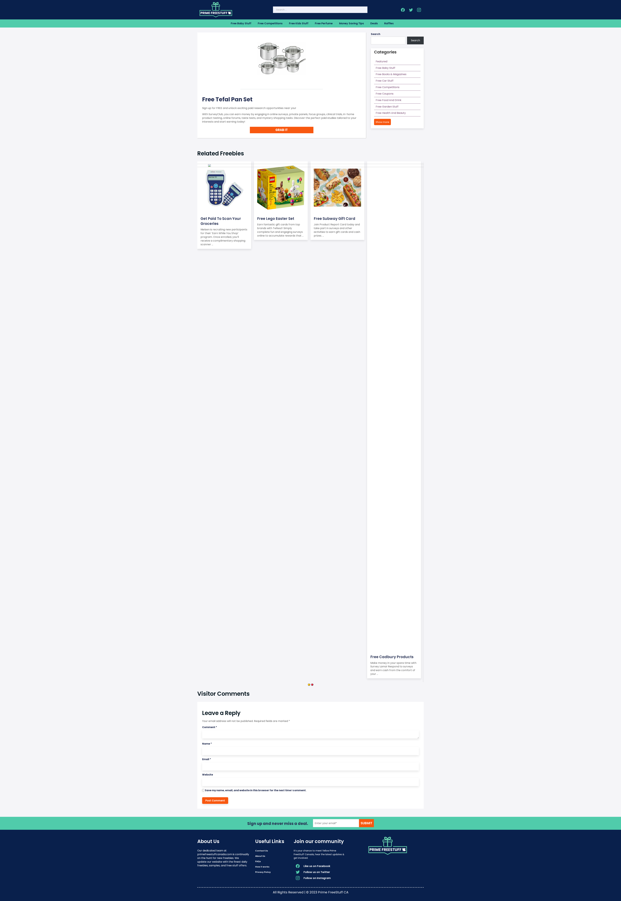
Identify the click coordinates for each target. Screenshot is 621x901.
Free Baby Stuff (241, 23)
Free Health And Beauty (391, 113)
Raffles (389, 23)
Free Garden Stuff (387, 106)
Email (206, 759)
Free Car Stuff (384, 81)
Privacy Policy (263, 872)
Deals (374, 23)
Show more (382, 122)
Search (375, 34)
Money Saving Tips (351, 23)
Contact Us (261, 850)
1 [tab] (309, 684)
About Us (260, 856)
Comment (209, 727)
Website (207, 774)
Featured (381, 61)
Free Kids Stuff (298, 23)
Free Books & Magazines (391, 74)
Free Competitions (270, 23)
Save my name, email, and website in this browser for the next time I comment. (255, 790)
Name (207, 743)
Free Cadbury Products (392, 656)
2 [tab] (312, 684)
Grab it (281, 130)
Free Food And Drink (388, 100)
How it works (262, 866)
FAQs (258, 861)
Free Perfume (324, 23)
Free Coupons (384, 94)
